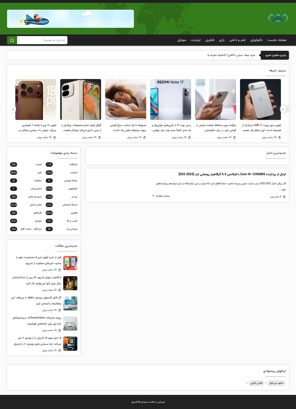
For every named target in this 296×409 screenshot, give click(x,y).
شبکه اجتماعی (62, 205)
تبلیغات (27, 181)
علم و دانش (237, 40)
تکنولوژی (256, 40)
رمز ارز (62, 197)
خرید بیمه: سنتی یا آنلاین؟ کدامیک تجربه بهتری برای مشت (223, 55)
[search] (12, 40)
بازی (222, 40)
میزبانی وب (62, 229)
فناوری (209, 40)
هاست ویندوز (147, 402)
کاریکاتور (26, 213)
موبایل (181, 40)
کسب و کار (62, 221)
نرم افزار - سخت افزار (26, 229)
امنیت (26, 164)
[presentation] (283, 109)
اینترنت (196, 40)
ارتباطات (62, 164)
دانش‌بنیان (27, 189)
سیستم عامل (26, 197)
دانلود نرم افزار (276, 383)
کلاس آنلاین (256, 383)
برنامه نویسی (62, 181)
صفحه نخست (277, 40)
